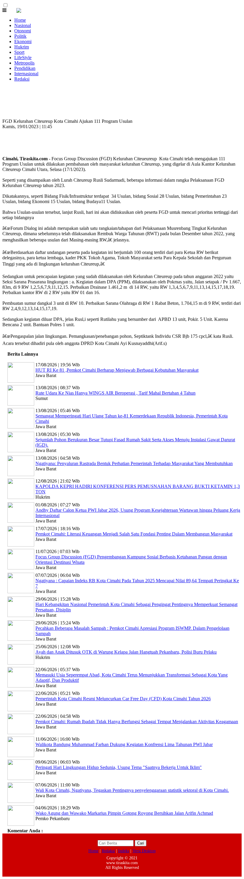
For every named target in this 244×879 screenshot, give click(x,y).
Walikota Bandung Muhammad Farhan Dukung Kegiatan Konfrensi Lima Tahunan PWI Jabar (124, 744)
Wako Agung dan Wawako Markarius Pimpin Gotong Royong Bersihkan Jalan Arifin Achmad (124, 813)
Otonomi (22, 30)
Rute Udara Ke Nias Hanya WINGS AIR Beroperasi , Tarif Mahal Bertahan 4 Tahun (115, 392)
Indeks (123, 851)
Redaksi (21, 78)
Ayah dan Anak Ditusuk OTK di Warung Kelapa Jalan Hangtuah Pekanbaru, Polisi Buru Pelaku (126, 651)
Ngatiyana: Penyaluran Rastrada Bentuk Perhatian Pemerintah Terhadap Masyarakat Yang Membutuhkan (134, 463)
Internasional (26, 73)
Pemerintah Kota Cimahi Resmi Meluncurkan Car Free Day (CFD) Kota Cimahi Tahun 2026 (123, 698)
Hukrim (21, 46)
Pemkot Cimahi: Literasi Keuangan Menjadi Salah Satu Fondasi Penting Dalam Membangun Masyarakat (133, 533)
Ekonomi (23, 41)
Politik (20, 36)
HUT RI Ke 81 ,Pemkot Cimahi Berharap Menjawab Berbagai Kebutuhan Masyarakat (116, 370)
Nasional (22, 25)
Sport (19, 52)
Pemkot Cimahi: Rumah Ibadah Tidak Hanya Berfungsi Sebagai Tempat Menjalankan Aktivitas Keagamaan (136, 721)
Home (20, 20)
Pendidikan (24, 68)
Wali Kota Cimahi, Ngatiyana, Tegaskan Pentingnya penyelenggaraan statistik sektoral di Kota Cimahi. (132, 790)
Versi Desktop (144, 851)
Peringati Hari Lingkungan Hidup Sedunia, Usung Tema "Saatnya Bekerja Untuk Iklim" (118, 767)
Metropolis (24, 62)
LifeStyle (23, 57)
